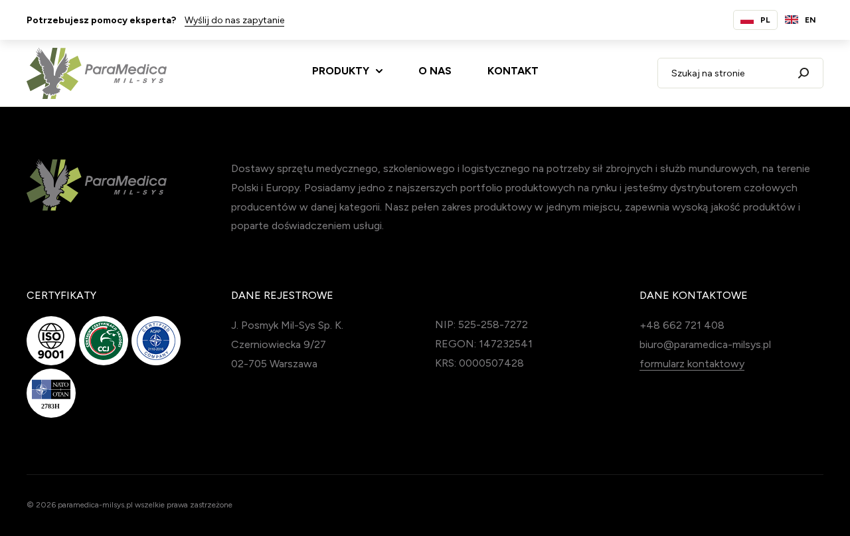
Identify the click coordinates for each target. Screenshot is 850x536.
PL (765, 20)
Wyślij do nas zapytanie (234, 20)
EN (810, 20)
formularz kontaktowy (691, 363)
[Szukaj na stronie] (803, 73)
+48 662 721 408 (681, 325)
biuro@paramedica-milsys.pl (705, 344)
